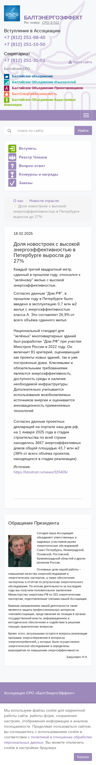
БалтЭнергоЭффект (55, 693)
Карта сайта (82, 62)
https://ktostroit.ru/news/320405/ (41, 472)
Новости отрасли (44, 201)
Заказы (26, 183)
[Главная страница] (12, 13)
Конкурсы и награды (38, 174)
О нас (18, 201)
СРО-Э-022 (50, 23)
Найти (83, 130)
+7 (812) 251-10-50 (24, 44)
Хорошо (83, 757)
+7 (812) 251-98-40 (24, 37)
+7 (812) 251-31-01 (24, 60)
